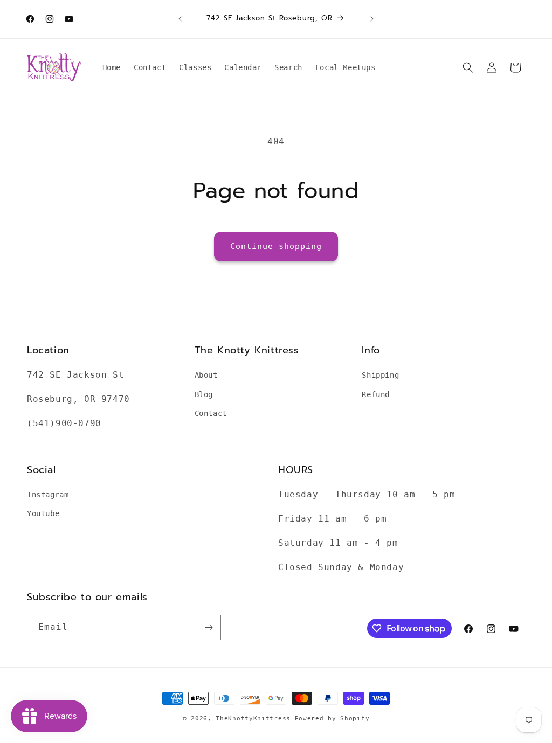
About (206, 375)
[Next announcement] (372, 19)
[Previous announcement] (180, 19)
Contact (211, 413)
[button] (468, 67)
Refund (376, 394)
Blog (204, 394)
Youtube (43, 513)
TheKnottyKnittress (253, 718)
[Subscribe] (208, 627)
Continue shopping (276, 246)
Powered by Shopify (332, 718)
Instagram (47, 494)
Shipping (380, 375)
